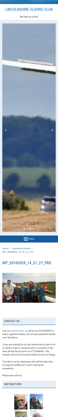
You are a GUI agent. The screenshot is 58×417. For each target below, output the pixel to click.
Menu (31, 238)
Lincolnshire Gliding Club (29, 9)
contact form (17, 330)
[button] (25, 229)
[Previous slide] (6, 130)
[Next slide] (52, 130)
